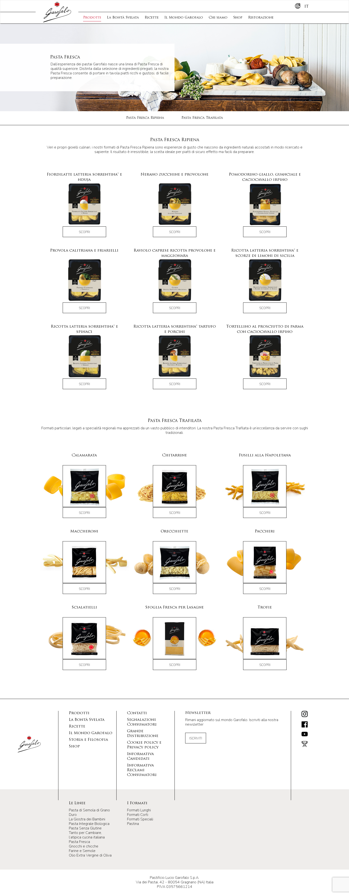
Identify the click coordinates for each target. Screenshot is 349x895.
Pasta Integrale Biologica (89, 823)
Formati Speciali (140, 819)
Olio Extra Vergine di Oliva (90, 855)
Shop (237, 17)
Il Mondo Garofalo (183, 17)
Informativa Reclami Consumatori (142, 770)
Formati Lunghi (139, 810)
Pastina (133, 823)
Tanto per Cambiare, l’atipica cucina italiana (87, 835)
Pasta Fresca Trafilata (202, 118)
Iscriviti (195, 738)
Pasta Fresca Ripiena (145, 118)
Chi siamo (218, 17)
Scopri (84, 232)
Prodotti (92, 17)
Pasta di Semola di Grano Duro (89, 812)
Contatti (137, 713)
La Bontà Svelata (123, 17)
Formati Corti (137, 814)
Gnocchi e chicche (83, 846)
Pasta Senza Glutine (85, 828)
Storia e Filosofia (88, 740)
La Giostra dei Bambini (87, 819)
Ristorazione (261, 17)
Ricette (152, 17)
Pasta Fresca (79, 841)
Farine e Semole (82, 850)
